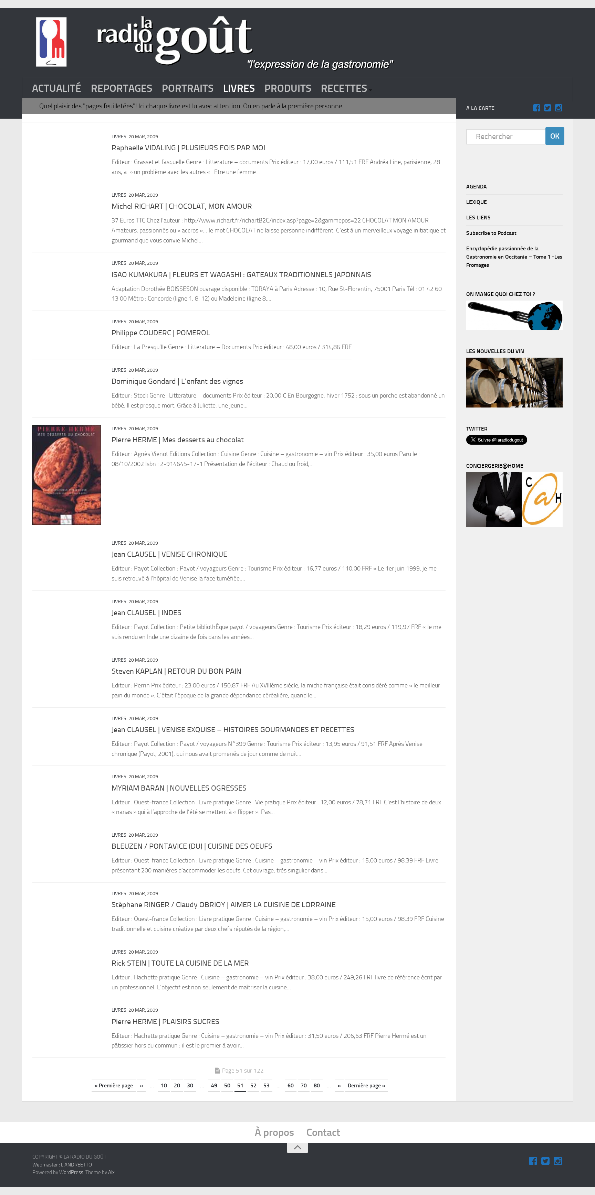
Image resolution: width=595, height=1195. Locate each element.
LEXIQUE (476, 202)
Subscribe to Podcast (491, 233)
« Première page (113, 1085)
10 (164, 1085)
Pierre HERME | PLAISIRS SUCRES (165, 1021)
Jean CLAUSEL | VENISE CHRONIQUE (169, 554)
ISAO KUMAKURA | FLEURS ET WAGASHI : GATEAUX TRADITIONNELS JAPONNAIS (241, 274)
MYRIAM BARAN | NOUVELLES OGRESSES (179, 788)
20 (177, 1085)
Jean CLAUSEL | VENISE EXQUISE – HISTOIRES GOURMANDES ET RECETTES (233, 729)
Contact (323, 1132)
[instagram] (558, 108)
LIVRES (239, 88)
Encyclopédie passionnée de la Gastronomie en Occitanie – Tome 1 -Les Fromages (514, 256)
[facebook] (536, 108)
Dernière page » (366, 1085)
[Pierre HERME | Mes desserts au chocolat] (66, 475)
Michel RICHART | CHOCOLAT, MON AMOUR (182, 206)
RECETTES (344, 88)
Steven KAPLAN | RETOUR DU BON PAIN (176, 671)
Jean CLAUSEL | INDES (146, 612)
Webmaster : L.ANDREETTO (62, 1165)
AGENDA (476, 186)
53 (266, 1085)
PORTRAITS (187, 88)
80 (317, 1085)
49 (214, 1085)
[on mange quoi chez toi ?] (514, 328)
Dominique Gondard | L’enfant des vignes (177, 381)
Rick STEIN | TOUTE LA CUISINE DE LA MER (180, 963)
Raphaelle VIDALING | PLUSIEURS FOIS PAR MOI (188, 147)
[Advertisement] (518, 647)
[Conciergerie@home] (514, 525)
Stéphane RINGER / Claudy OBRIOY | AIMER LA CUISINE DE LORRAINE (224, 904)
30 (190, 1085)
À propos (274, 1132)
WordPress (71, 1172)
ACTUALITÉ (56, 88)
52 (253, 1085)
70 (304, 1085)
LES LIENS (478, 217)
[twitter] (547, 108)
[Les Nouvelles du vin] (514, 406)
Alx (111, 1172)
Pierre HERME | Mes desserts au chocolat (178, 439)
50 (227, 1085)
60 (291, 1085)
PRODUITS (287, 88)
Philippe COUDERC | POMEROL (161, 332)
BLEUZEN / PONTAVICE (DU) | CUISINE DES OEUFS (192, 846)
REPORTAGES (121, 88)
